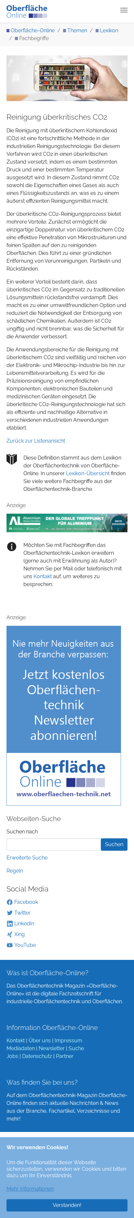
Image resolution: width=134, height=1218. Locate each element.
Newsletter (52, 1048)
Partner (65, 1056)
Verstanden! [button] (67, 1205)
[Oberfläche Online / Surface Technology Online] (27, 11)
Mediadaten (21, 1048)
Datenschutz (37, 1056)
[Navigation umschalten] (123, 10)
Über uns (40, 1040)
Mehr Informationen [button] (30, 1189)
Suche (76, 1048)
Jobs (12, 1056)
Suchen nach (22, 832)
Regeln (15, 871)
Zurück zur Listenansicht (36, 441)
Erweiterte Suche (27, 858)
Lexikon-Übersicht (88, 473)
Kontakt (42, 576)
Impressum (68, 1040)
